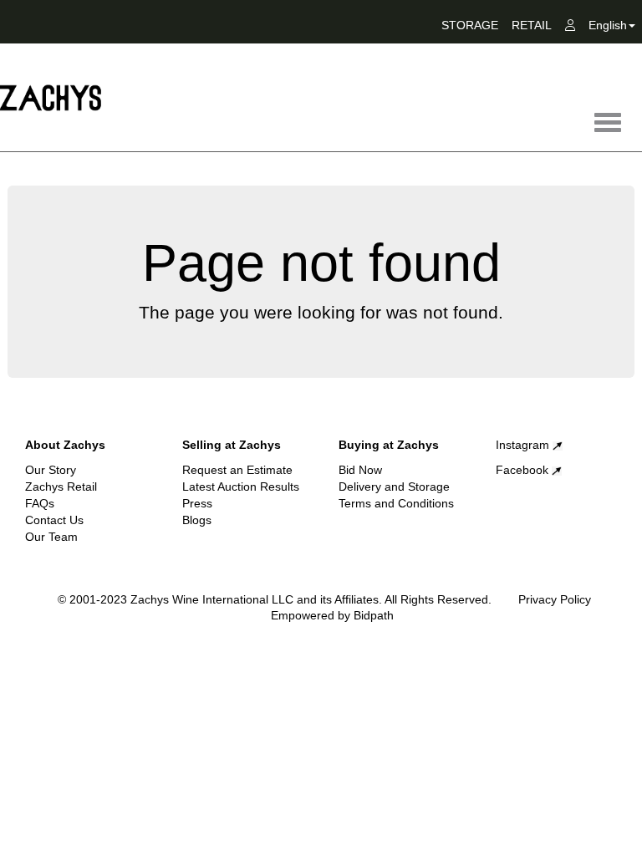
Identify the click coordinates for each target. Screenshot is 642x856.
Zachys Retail (61, 486)
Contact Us (54, 520)
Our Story (50, 469)
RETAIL (532, 25)
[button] (612, 28)
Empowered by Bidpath (332, 615)
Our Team (51, 536)
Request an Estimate (237, 469)
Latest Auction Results (240, 486)
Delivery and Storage (394, 486)
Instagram (524, 444)
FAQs (39, 503)
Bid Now (360, 469)
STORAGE (469, 25)
